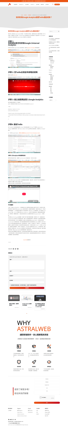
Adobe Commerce (20, 414)
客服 (51, 90)
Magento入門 (52, 61)
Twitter (15, 249)
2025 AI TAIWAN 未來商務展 (53, 45)
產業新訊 (42, 4)
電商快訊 (50, 65)
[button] (26, 313)
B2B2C (37, 414)
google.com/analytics (31, 47)
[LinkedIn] (8, 419)
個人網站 (11, 280)
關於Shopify (30, 410)
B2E (37, 412)
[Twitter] (15, 419)
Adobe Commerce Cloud (21, 415)
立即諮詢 (47, 4)
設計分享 (50, 82)
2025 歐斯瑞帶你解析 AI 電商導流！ (54, 48)
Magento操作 (47, 412)
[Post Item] (14, 298)
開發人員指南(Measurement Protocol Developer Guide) (29, 133)
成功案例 (37, 4)
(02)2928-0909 (57, 4)
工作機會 (9, 410)
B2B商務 (26, 4)
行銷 (51, 91)
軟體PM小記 (52, 75)
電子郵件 (11, 275)
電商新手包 (51, 58)
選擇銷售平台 (52, 60)
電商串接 (50, 86)
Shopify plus (30, 412)
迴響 (11, 259)
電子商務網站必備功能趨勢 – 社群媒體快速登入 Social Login (27, 305)
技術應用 (50, 74)
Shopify (32, 4)
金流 (51, 87)
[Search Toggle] (52, 4)
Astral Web (25, 239)
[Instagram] (13, 419)
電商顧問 (15, 4)
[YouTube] (10, 419)
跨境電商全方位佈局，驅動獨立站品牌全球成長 (54, 42)
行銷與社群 (9, 242)
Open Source (19, 412)
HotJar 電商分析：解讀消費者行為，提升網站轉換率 (54, 39)
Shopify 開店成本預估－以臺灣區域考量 (54, 51)
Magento (21, 4)
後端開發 (51, 78)
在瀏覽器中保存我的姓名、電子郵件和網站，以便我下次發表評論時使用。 (24, 285)
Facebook (13, 249)
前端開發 (51, 77)
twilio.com (15, 75)
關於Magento (19, 410)
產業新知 (51, 67)
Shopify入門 (52, 62)
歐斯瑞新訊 (52, 66)
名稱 (11, 271)
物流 (51, 89)
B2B (37, 410)
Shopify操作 (47, 414)
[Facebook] (12, 419)
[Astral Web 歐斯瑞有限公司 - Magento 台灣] (9, 4)
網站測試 (51, 79)
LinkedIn (18, 249)
